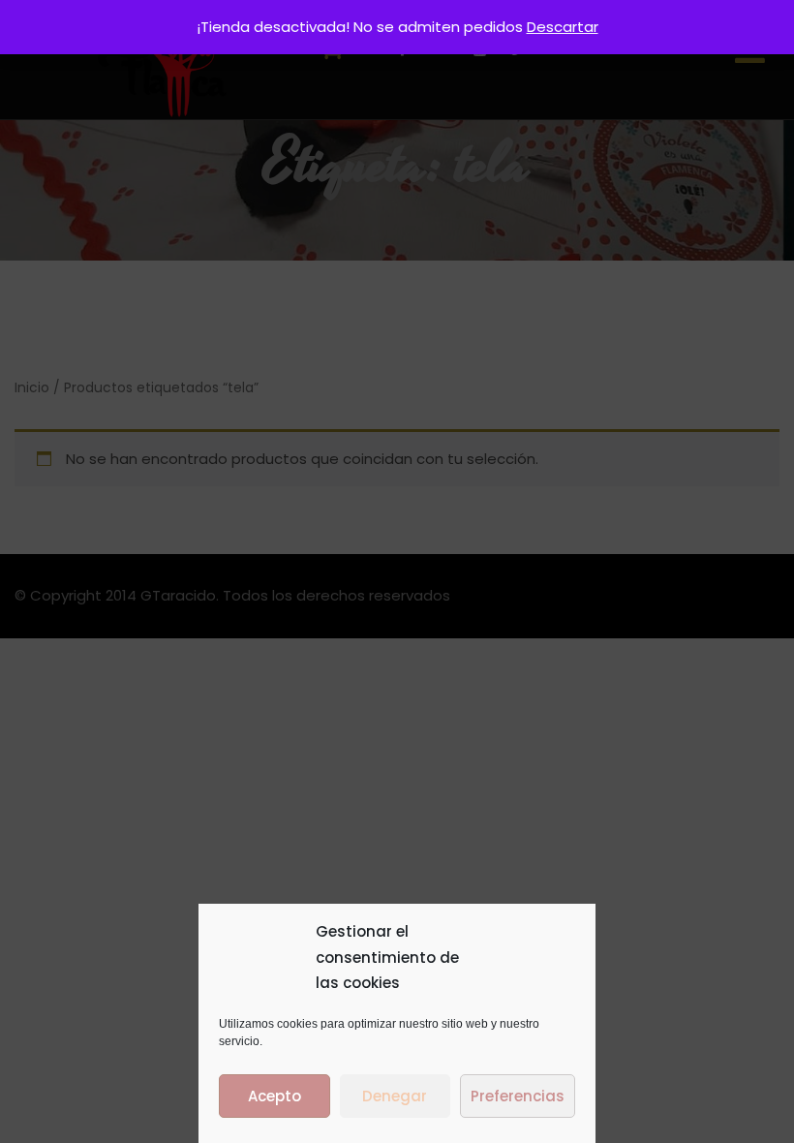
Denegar (394, 1096)
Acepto (274, 1096)
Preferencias (518, 1096)
